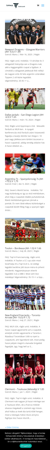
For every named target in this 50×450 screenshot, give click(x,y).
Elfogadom (25, 446)
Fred (14, 184)
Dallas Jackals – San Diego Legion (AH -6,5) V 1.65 (24, 116)
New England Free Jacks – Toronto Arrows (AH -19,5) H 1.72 (22, 316)
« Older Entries (12, 427)
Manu (15, 54)
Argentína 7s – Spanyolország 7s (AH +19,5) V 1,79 (24, 180)
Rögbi (37, 54)
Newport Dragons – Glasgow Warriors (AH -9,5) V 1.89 (25, 50)
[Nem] (46, 439)
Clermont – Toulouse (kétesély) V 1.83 (24, 389)
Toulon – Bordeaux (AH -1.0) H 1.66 (23, 248)
